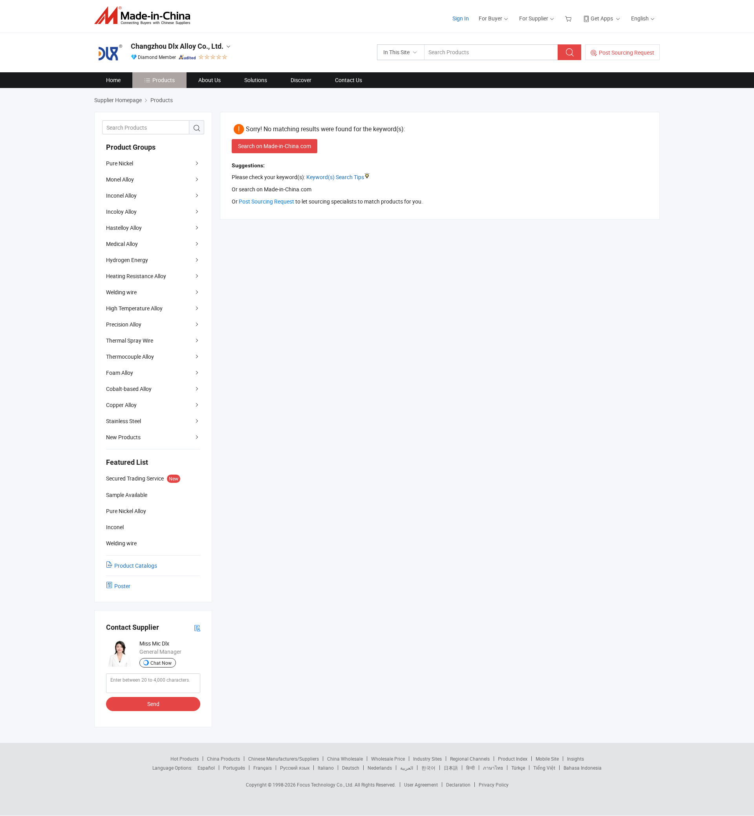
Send (153, 704)
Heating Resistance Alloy (136, 276)
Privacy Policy (494, 784)
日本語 (451, 768)
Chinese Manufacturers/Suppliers (283, 758)
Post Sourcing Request (626, 52)
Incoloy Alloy (121, 211)
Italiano (326, 768)
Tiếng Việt (544, 768)
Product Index (512, 758)
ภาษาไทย (493, 768)
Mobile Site (547, 758)
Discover (301, 80)
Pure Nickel (119, 163)
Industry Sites (427, 758)
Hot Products (184, 758)
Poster (122, 586)
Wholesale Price (388, 758)
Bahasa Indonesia (583, 768)
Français (262, 768)
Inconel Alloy (121, 195)
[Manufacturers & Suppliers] (144, 15)
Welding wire (121, 292)
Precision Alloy (123, 324)
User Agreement (421, 784)
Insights (575, 758)
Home (113, 80)
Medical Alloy (122, 244)
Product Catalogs (135, 565)
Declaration (458, 784)
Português (234, 768)
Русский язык (294, 768)
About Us (209, 80)
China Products (223, 758)
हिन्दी (470, 768)
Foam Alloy (119, 372)
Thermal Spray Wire (129, 340)
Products (163, 80)
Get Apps (601, 18)
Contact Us (348, 80)
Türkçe (518, 768)
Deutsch (350, 768)
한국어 (428, 768)
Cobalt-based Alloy (129, 388)
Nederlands (380, 768)
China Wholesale (345, 758)
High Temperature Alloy (134, 308)
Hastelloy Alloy (124, 227)
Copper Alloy (121, 405)
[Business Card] (197, 627)
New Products (123, 437)
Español (206, 768)
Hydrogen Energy (127, 260)
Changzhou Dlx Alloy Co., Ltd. (177, 46)
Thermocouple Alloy (130, 356)
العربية (406, 768)
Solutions (255, 80)
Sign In (460, 18)
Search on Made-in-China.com (274, 146)
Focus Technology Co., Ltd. (326, 784)
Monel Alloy (120, 179)
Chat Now (161, 663)
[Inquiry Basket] (569, 18)
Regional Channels (470, 758)
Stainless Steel (123, 421)
